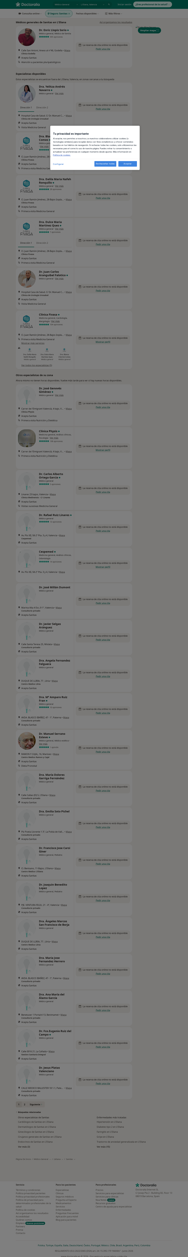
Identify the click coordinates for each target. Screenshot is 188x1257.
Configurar (58, 164)
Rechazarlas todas (105, 163)
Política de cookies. (62, 155)
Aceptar (128, 163)
